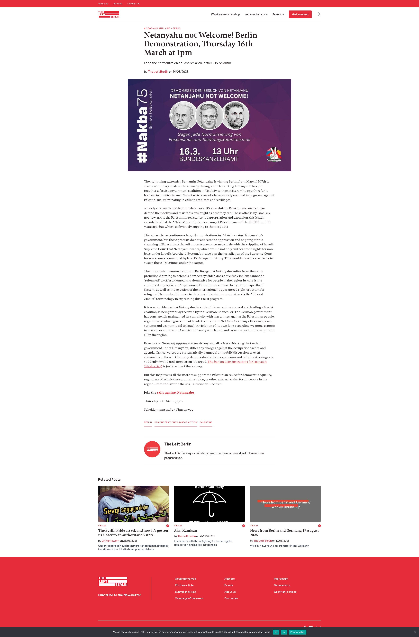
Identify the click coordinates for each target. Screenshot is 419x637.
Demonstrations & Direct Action (176, 422)
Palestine (206, 422)
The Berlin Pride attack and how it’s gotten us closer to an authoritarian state (133, 532)
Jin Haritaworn (110, 540)
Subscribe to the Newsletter (119, 595)
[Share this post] (167, 525)
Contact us (134, 3)
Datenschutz (282, 585)
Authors (117, 3)
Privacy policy (297, 632)
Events (277, 14)
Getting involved (185, 578)
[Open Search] (319, 14)
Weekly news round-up (225, 14)
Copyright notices (285, 592)
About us (103, 3)
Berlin (177, 28)
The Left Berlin (158, 71)
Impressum (281, 578)
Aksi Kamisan (185, 530)
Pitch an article (184, 585)
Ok (276, 632)
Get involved (300, 14)
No (284, 632)
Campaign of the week (189, 598)
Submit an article (185, 592)
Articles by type (255, 14)
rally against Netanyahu (175, 392)
